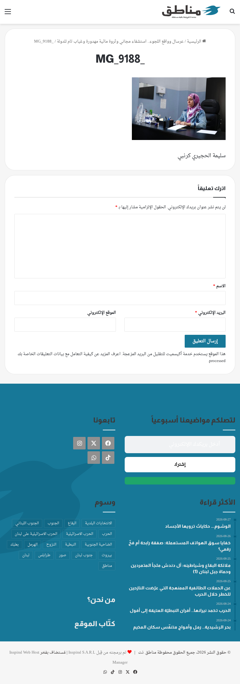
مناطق (107, 565)
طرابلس (44, 555)
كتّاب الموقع (94, 623)
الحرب (107, 534)
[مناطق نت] (191, 11)
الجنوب (53, 523)
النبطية (70, 544)
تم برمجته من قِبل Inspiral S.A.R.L (97, 652)
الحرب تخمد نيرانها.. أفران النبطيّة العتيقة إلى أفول (180, 610)
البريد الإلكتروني (210, 313)
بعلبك (14, 544)
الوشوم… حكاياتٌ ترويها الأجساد (198, 526)
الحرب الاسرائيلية (79, 534)
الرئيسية (194, 41)
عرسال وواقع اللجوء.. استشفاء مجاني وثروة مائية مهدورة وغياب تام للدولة (120, 41)
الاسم (219, 286)
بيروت (107, 555)
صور (62, 555)
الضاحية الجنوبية (98, 544)
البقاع (72, 523)
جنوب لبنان (84, 555)
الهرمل (33, 544)
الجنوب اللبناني (27, 523)
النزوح (51, 544)
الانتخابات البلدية (98, 523)
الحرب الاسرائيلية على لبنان (36, 534)
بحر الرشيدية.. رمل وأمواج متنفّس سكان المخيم (182, 627)
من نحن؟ (101, 599)
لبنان (25, 555)
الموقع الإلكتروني (101, 313)
